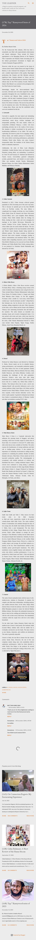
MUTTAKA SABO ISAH (13, 705)
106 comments (12, 816)
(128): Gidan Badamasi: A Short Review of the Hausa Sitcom (15, 850)
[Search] (29, 3)
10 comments (12, 870)
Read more (30, 816)
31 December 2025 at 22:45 (23, 730)
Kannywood (6, 690)
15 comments (12, 925)
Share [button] (4, 692)
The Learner (9, 3)
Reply (9, 716)
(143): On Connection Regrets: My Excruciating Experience (16, 795)
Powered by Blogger (19, 935)
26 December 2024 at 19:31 (16, 707)
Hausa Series (22, 687)
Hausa (15, 687)
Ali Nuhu (10, 687)
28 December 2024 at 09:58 (23, 720)
